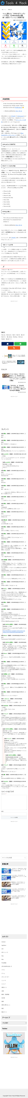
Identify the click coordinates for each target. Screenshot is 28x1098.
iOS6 (19, 335)
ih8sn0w (9, 335)
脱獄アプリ (9, 339)
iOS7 (23, 335)
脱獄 (4, 332)
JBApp (16, 337)
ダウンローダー (5, 977)
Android (3, 941)
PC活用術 (4, 962)
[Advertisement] (14, 80)
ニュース (4, 980)
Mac (3, 956)
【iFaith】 (13, 116)
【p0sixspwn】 (20, 116)
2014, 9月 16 (19, 111)
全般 (3, 991)
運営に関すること (6, 1005)
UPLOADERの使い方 (7, 966)
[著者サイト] (7, 344)
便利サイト (4, 987)
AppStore (4, 945)
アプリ (3, 969)
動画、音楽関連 (5, 994)
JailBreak (10, 337)
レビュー (4, 984)
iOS (14, 335)
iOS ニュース (5, 952)
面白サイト (4, 1012)
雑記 (3, 1008)
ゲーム (3, 973)
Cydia (4, 335)
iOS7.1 (4, 337)
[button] (25, 858)
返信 (4, 456)
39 (15, 20)
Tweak (21, 337)
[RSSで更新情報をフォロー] (14, 348)
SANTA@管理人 (9, 624)
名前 (2, 811)
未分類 (3, 998)
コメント (3, 793)
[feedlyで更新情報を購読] (20, 344)
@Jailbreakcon (18, 107)
